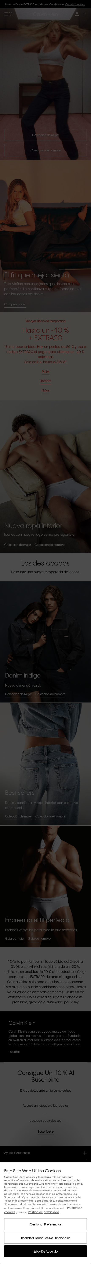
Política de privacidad (43, 1212)
